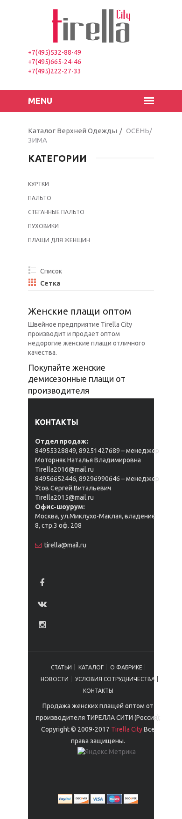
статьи (61, 667)
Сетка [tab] (44, 283)
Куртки (38, 184)
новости (55, 679)
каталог (91, 667)
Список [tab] (44, 271)
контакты (98, 691)
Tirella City (126, 729)
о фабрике (126, 667)
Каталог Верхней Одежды (72, 131)
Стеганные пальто (56, 212)
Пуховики (43, 226)
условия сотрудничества (115, 679)
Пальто (39, 198)
